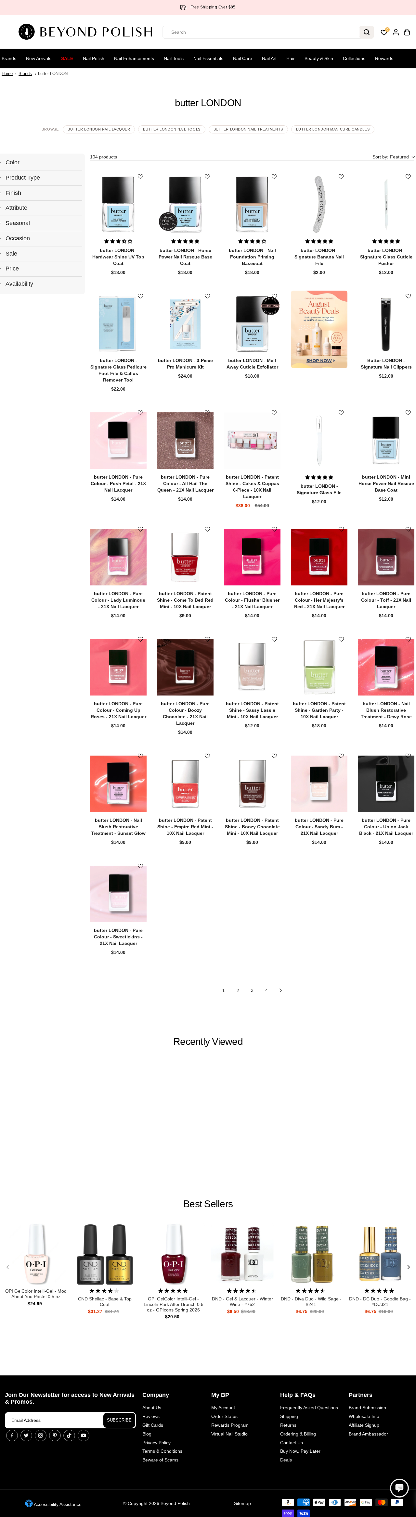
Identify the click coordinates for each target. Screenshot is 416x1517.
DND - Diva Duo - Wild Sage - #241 (311, 1301)
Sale (67, 58)
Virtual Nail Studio (229, 1433)
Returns (288, 1425)
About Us (151, 1407)
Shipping (289, 1416)
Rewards (384, 58)
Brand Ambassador (368, 1433)
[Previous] (8, 1267)
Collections (354, 58)
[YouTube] (83, 1435)
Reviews (151, 1416)
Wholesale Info (364, 1416)
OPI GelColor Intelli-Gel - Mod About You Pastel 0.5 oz (36, 1293)
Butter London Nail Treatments (248, 129)
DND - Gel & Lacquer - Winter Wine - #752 (242, 1301)
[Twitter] (26, 1435)
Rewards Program (230, 1425)
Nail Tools (174, 58)
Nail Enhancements (134, 58)
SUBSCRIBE (119, 1420)
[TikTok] (69, 1435)
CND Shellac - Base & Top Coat (105, 1301)
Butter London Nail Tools (171, 129)
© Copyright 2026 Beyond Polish (156, 1503)
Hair (290, 58)
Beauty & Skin (319, 58)
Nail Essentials (208, 58)
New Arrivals (38, 58)
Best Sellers (208, 1203)
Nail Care (242, 58)
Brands (9, 58)
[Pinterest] (55, 1435)
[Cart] (406, 32)
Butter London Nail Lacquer (99, 129)
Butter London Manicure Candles (333, 129)
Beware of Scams (160, 1459)
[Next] (408, 1267)
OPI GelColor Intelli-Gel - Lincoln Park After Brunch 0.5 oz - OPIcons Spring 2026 (173, 1304)
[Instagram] (40, 1435)
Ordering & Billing (298, 1433)
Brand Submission (367, 1407)
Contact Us (291, 1442)
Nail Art (269, 58)
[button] (393, 157)
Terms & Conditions (162, 1451)
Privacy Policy (156, 1442)
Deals (286, 1459)
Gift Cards (152, 1425)
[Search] (366, 32)
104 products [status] (103, 156)
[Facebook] (12, 1435)
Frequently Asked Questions (309, 1407)
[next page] (280, 990)
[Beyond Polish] (87, 32)
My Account (223, 1407)
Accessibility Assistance (57, 1504)
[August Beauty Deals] (319, 329)
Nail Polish (93, 58)
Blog (146, 1433)
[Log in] (395, 32)
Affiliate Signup (364, 1425)
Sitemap (242, 1503)
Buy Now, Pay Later (300, 1451)
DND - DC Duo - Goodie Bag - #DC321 (380, 1301)
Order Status (224, 1416)
